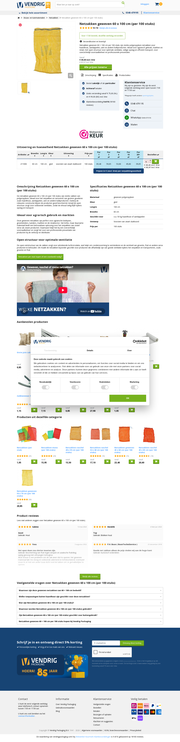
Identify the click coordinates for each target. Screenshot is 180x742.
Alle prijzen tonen (94, 67)
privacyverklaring (129, 661)
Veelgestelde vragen (101, 704)
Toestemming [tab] (50, 350)
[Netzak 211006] (46, 50)
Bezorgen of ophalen (102, 714)
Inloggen (145, 4)
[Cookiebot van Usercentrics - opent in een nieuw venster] (134, 342)
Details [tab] (90, 350)
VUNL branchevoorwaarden (116, 730)
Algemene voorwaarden (92, 730)
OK (127, 398)
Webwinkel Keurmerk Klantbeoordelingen (93, 736)
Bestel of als (100, 83)
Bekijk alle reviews (90, 576)
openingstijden (147, 95)
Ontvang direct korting (132, 643)
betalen (94, 88)
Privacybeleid (135, 730)
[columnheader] (23, 155)
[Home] (18, 18)
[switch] (75, 387)
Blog (58, 711)
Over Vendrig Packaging (66, 704)
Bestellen (97, 707)
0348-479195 (132, 12)
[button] (121, 134)
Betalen (96, 711)
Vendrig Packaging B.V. (59, 730)
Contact (96, 725)
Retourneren (98, 718)
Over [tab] (129, 350)
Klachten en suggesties (103, 721)
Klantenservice (151, 12)
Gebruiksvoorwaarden (65, 707)
